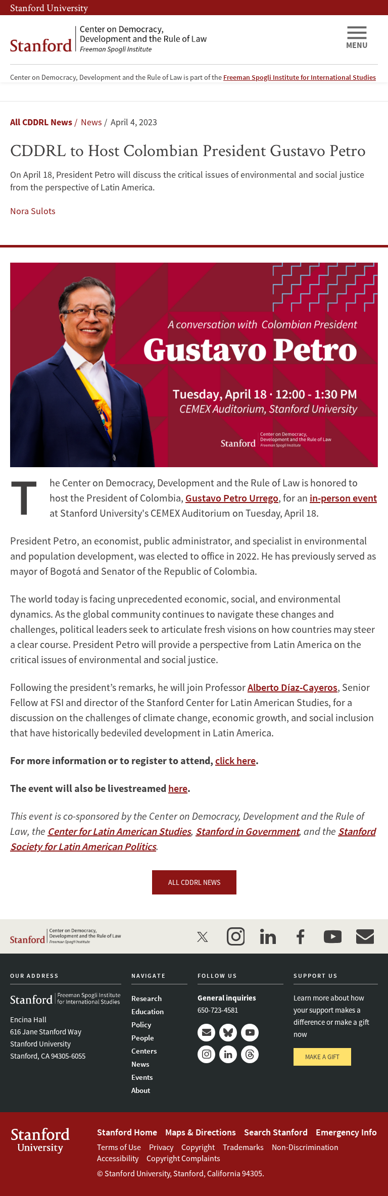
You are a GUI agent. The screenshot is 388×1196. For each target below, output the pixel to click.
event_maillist (365, 936)
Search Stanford (276, 1132)
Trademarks (243, 1147)
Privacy (161, 1147)
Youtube (250, 1032)
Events (142, 1077)
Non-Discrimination (305, 1147)
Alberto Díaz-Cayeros (292, 687)
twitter (203, 936)
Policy (141, 1024)
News (140, 1064)
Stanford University (49, 7)
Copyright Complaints (183, 1158)
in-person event (343, 497)
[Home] (173, 39)
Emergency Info (346, 1132)
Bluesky (228, 1032)
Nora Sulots (33, 211)
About (140, 1090)
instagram (235, 936)
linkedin (268, 936)
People (142, 1037)
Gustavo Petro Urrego (231, 497)
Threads (250, 1054)
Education (147, 1011)
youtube (332, 936)
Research (146, 998)
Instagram (206, 1054)
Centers (144, 1051)
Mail (206, 1032)
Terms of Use (119, 1147)
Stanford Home (127, 1132)
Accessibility (117, 1158)
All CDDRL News (41, 122)
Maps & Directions (200, 1132)
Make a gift (322, 1057)
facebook (300, 936)
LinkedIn (228, 1054)
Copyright (198, 1147)
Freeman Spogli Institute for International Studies (299, 77)
